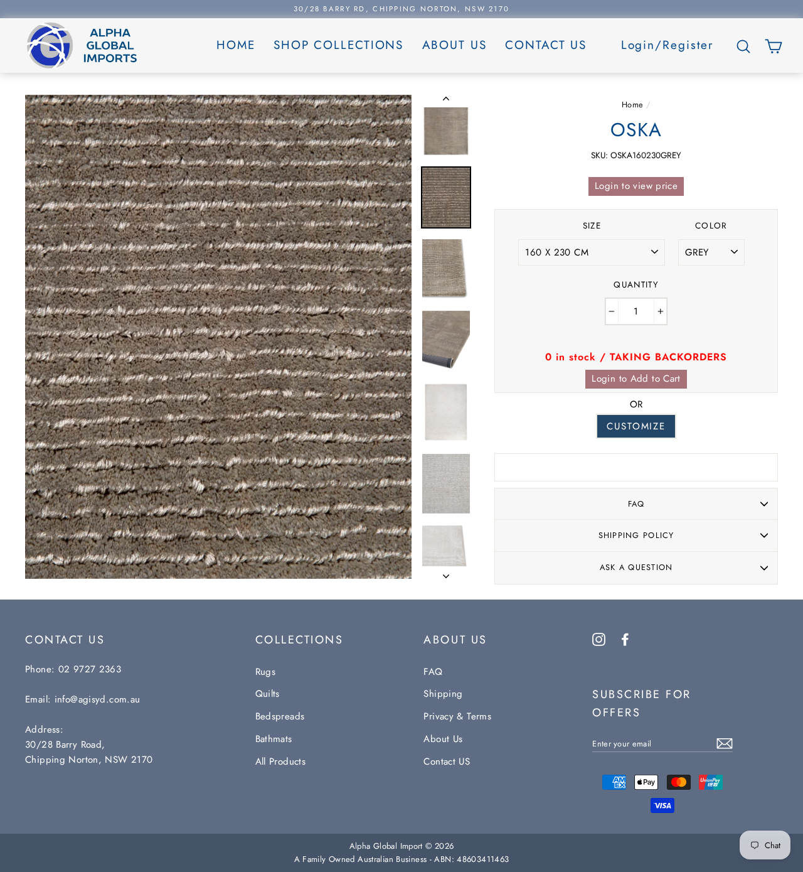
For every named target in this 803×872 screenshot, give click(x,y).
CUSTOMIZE (636, 426)
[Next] (446, 572)
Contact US (446, 761)
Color (711, 226)
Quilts (267, 694)
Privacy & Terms (457, 716)
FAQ (636, 504)
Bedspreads (280, 716)
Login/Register (668, 44)
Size (592, 226)
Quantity (636, 285)
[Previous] (446, 101)
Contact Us (546, 44)
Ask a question (636, 567)
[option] (401, 9)
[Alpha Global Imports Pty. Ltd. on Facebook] (625, 638)
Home (235, 44)
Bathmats (273, 739)
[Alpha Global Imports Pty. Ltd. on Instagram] (598, 638)
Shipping (442, 694)
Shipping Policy (636, 535)
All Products (280, 761)
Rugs (265, 672)
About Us (454, 44)
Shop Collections (338, 44)
